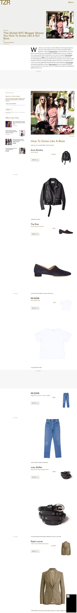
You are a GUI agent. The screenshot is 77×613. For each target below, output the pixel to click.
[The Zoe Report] (5, 2)
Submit (7, 109)
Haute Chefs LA (53, 64)
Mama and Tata (53, 51)
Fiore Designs (69, 62)
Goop (43, 57)
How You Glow (68, 55)
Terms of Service (22, 112)
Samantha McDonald (9, 42)
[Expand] (67, 595)
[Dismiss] (75, 595)
